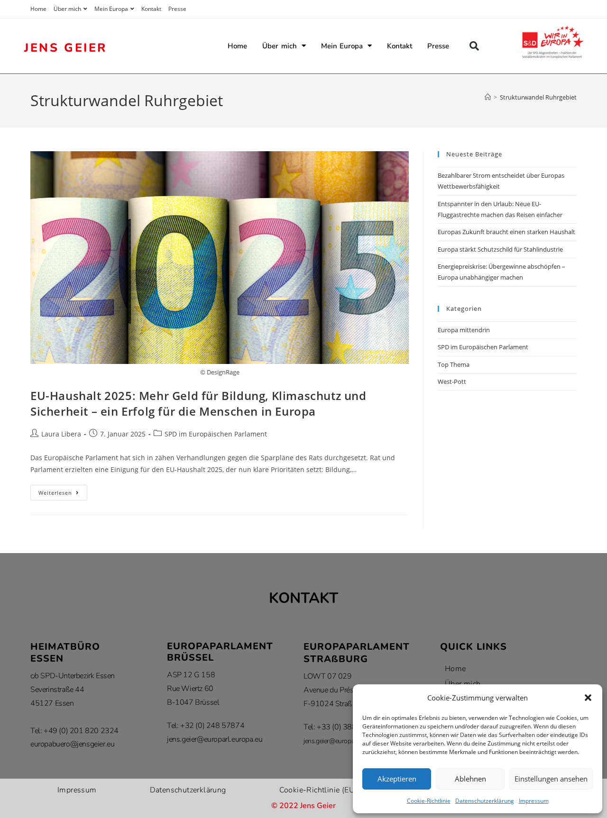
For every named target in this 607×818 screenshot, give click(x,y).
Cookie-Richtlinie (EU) (318, 790)
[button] (588, 697)
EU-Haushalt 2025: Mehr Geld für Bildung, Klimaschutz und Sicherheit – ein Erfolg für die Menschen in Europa (198, 403)
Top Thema (453, 364)
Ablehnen (470, 778)
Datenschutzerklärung (484, 801)
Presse (177, 9)
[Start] (488, 97)
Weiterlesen (62, 490)
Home (38, 9)
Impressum (534, 801)
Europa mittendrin (464, 330)
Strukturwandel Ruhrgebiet (538, 97)
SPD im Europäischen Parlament (216, 433)
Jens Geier (65, 48)
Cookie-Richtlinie (429, 801)
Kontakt (151, 9)
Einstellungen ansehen (551, 778)
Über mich (67, 9)
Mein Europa (111, 9)
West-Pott (452, 381)
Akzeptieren (396, 778)
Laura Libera (61, 433)
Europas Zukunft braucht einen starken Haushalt (506, 231)
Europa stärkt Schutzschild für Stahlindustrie (500, 249)
